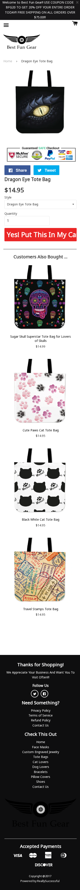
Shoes (40, 781)
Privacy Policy (40, 710)
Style (8, 197)
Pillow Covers (40, 777)
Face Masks (40, 747)
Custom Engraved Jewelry (40, 752)
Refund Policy (40, 720)
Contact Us (40, 725)
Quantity (10, 213)
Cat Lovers (40, 762)
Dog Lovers (40, 767)
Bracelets (41, 772)
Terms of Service (40, 715)
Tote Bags (40, 757)
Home (7, 61)
